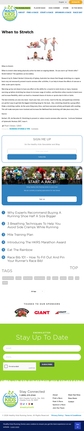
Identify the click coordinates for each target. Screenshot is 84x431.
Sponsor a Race (63, 12)
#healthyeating (39, 278)
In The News (77, 8)
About (21, 12)
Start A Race (46, 12)
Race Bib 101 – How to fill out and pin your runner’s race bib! (36, 259)
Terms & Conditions (73, 415)
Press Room (72, 398)
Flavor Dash (39, 8)
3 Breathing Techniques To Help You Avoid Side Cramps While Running (34, 225)
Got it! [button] (77, 426)
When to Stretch (17, 32)
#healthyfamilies (8, 278)
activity (55, 278)
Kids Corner (54, 8)
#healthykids (28, 278)
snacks (5, 282)
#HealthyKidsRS (27, 407)
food (77, 278)
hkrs (48, 278)
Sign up (42, 199)
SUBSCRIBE (47, 364)
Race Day (77, 12)
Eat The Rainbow (20, 249)
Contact (71, 402)
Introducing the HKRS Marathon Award (36, 242)
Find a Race (32, 12)
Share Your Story (74, 395)
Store (65, 8)
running (18, 278)
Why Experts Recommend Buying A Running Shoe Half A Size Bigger (34, 214)
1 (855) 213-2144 (27, 395)
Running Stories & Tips (20, 129)
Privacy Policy (57, 415)
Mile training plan (20, 234)
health (71, 278)
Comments (34, 129)
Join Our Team (58, 408)
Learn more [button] (14, 427)
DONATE (76, 2)
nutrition (63, 278)
